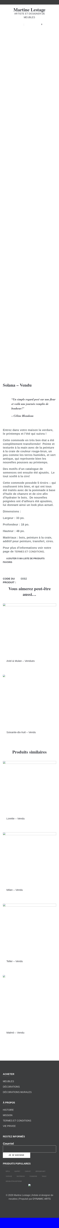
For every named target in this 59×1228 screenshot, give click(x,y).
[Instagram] (33, 1206)
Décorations (11, 1087)
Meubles (8, 1081)
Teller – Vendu (14, 961)
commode (33, 1176)
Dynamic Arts (42, 1198)
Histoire (8, 1110)
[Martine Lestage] (29, 1186)
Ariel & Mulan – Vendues (20, 661)
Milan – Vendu (14, 890)
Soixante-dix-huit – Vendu (21, 732)
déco (8, 1171)
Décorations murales (17, 1092)
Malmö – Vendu (15, 1032)
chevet (28, 1171)
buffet (17, 1171)
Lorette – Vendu (15, 818)
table (44, 1176)
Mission (7, 1115)
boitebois (21, 1176)
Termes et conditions (17, 1120)
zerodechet (40, 1171)
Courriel (8, 1143)
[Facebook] (25, 1206)
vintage (9, 1176)
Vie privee (9, 1126)
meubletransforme (14, 1181)
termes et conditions (29, 551)
